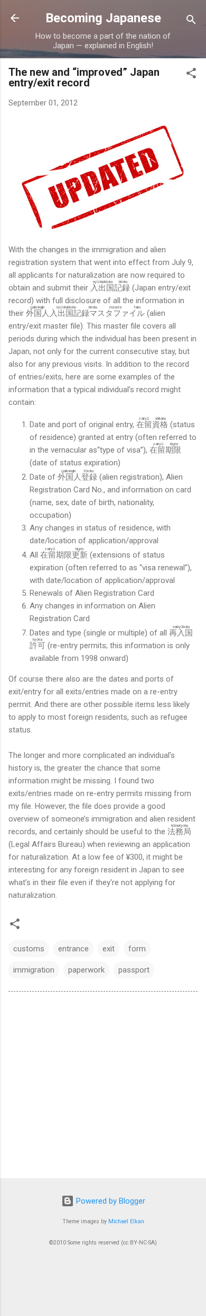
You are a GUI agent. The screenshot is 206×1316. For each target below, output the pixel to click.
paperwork (86, 970)
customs (28, 948)
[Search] (191, 21)
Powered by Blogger (109, 1201)
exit (108, 948)
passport (133, 970)
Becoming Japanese (103, 18)
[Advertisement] (103, 1087)
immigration (33, 970)
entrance (73, 948)
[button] (191, 75)
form (137, 948)
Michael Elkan (126, 1221)
